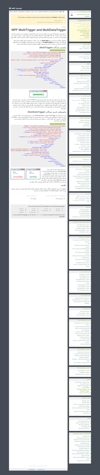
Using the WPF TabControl (82, 298)
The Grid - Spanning (84, 148)
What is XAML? (85, 66)
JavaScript (21, 11)
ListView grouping (85, 337)
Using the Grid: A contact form (81, 151)
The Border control (84, 274)
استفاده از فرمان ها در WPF (82, 198)
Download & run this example (57, 50)
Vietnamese (32, 212)
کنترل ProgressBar (85, 278)
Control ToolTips (85, 120)
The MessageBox (85, 210)
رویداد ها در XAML (85, 70)
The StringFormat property (82, 186)
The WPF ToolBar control (83, 228)
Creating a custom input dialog (81, 217)
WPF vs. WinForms (84, 48)
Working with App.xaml (83, 81)
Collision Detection (84, 448)
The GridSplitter (85, 149)
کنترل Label (86, 102)
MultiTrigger (86, 33)
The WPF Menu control (83, 225)
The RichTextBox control (83, 263)
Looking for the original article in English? (48, 22)
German (58, 209)
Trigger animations (84, 39)
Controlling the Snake (84, 446)
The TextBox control (84, 103)
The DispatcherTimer (84, 421)
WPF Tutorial (17, 8)
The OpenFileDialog (84, 211)
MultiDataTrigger (85, 35)
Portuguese (45, 210)
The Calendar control (84, 286)
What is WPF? (86, 47)
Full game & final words (83, 460)
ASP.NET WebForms (43, 11)
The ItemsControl (85, 311)
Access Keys (86, 125)
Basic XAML (86, 68)
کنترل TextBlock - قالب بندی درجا (81, 100)
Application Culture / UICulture (81, 90)
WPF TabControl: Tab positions (81, 300)
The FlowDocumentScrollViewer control (82, 245)
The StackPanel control (83, 139)
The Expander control (84, 290)
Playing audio (86, 401)
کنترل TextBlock (85, 98)
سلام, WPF (87, 58)
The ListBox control (84, 313)
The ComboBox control (83, 315)
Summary (87, 37)
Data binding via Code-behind (81, 176)
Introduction (86, 159)
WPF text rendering (84, 122)
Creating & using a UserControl (81, 161)
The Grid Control (85, 142)
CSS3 (32, 11)
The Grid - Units (85, 146)
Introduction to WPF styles (82, 23)
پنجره (88, 80)
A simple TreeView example (82, 354)
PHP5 (11, 11)
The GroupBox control (83, 285)
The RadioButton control (83, 109)
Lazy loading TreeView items (82, 362)
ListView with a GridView (83, 331)
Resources (87, 87)
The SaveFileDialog (84, 213)
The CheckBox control (83, 107)
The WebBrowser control (83, 279)
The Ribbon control (84, 232)
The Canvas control (84, 135)
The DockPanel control (83, 141)
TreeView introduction (83, 352)
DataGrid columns (85, 372)
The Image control (84, 112)
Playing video (86, 402)
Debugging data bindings (83, 188)
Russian (58, 210)
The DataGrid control (84, 370)
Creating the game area (83, 438)
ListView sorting (85, 339)
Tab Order (87, 124)
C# (36, 11)
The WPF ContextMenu (83, 226)
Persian (34, 210)
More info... (57, 20)
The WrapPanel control (83, 137)
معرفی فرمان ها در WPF (83, 196)
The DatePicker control (83, 288)
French (46, 209)
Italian (21, 210)
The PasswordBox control (82, 110)
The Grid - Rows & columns (82, 144)
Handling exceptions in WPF (82, 88)
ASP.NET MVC (54, 11)
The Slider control (85, 276)
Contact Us (41, 469)
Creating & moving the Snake (81, 439)
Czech (34, 209)
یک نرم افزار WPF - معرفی (83, 78)
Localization (31, 469)
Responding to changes (83, 181)
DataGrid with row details (82, 374)
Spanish (21, 212)
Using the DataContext (83, 174)
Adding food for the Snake (82, 445)
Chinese (21, 209)
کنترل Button (86, 105)
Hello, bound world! (84, 172)
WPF (60, 11)
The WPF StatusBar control (82, 230)
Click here (39, 215)
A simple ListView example (82, 326)
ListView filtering (85, 344)
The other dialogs (85, 215)
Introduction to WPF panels (82, 134)
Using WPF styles (85, 25)
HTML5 (28, 11)
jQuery (15, 11)
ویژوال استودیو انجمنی (84, 56)
